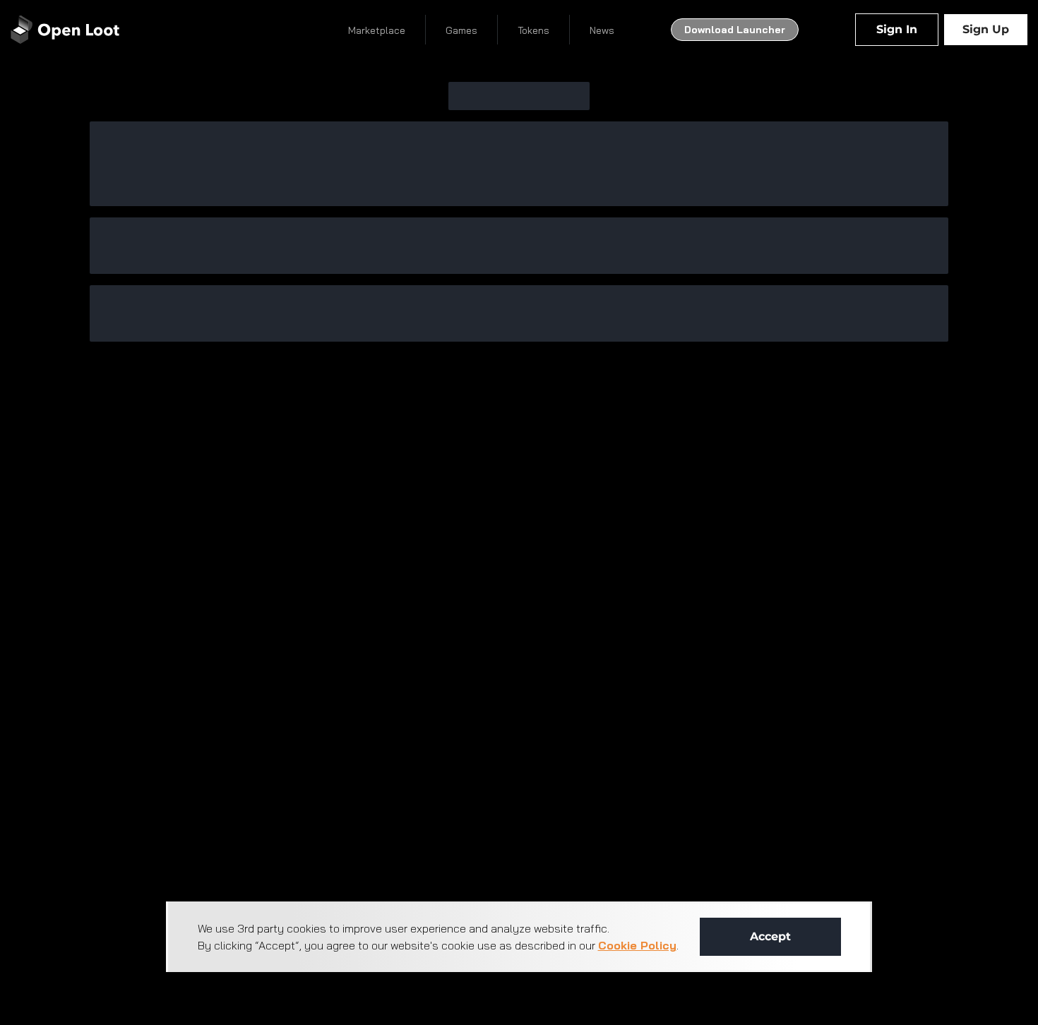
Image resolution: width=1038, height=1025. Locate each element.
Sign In (896, 29)
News (602, 30)
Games (461, 30)
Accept (770, 936)
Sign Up (985, 29)
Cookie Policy (637, 945)
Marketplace (376, 30)
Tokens (533, 30)
